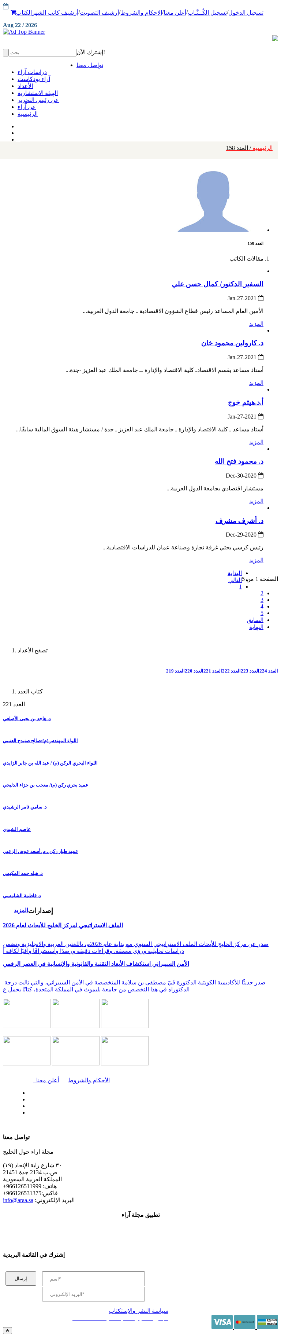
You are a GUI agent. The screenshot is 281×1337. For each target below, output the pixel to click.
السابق (255, 620)
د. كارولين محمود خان (232, 343)
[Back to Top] (7, 1330)
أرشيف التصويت (99, 13)
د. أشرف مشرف (239, 520)
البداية (235, 573)
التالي (235, 580)
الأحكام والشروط (89, 1080)
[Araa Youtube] (18, 138)
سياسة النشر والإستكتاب (138, 1311)
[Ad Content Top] (140, 32)
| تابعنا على (87, 1113)
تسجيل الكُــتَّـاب (207, 13)
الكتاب (24, 13)
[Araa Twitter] (18, 131)
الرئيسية (249, 148)
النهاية (256, 627)
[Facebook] (17, 124)
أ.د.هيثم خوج (245, 402)
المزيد (256, 324)
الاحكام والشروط (141, 13)
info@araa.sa (18, 1200)
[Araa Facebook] (27, 1091)
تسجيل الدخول (245, 13)
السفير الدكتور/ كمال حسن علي (217, 284)
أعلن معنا (175, 13)
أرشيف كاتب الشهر (55, 13)
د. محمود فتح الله (239, 461)
